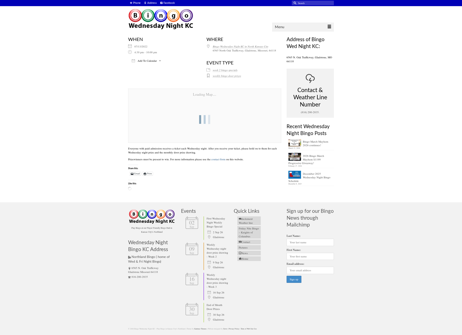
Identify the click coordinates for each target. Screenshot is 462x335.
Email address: (295, 264)
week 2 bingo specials (225, 70)
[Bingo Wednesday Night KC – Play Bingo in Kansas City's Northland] (160, 20)
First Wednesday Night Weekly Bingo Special (216, 222)
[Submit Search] (294, 3)
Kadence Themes (200, 328)
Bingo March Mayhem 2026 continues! (315, 143)
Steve (225, 328)
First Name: (294, 250)
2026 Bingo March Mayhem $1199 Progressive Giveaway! (306, 159)
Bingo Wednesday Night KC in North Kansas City (240, 46)
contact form (218, 159)
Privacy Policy (234, 328)
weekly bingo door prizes (227, 76)
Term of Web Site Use (249, 328)
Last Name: (293, 236)
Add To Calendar (147, 60)
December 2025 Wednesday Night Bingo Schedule (309, 177)
